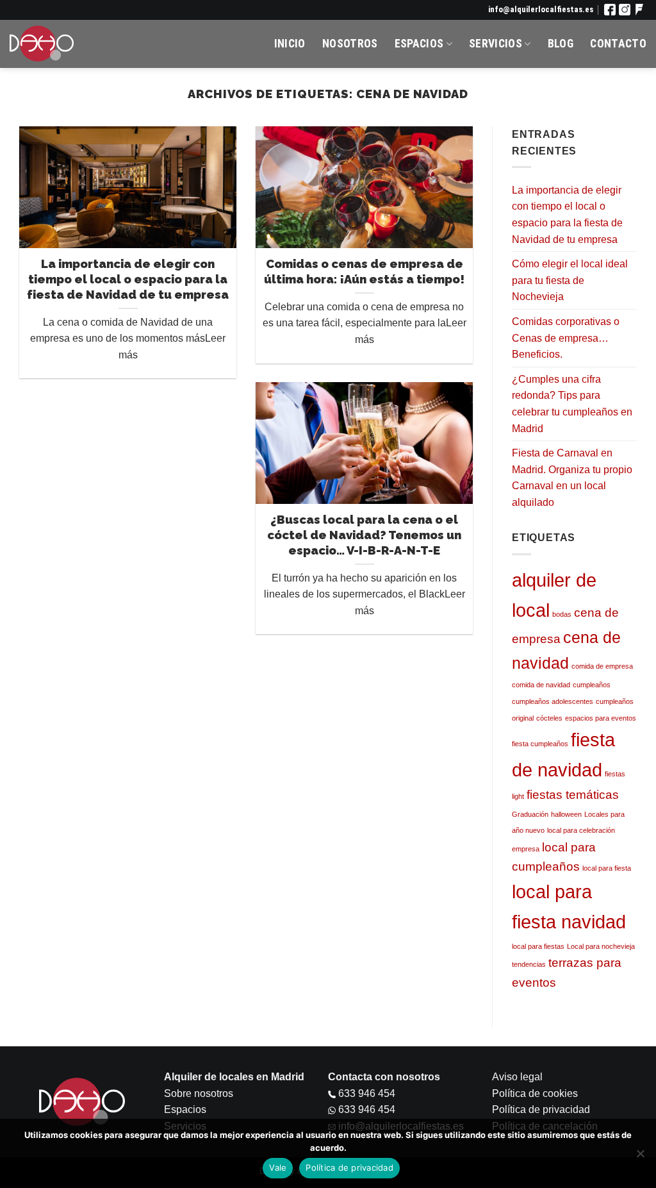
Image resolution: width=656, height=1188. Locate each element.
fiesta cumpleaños (540, 744)
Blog (560, 43)
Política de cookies (535, 1093)
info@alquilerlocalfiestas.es (540, 9)
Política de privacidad (541, 1109)
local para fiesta (606, 868)
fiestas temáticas (573, 794)
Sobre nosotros (198, 1093)
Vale (277, 1167)
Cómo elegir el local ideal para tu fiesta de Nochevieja (570, 280)
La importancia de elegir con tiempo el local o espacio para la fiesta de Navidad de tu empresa (567, 215)
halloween (566, 814)
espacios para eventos (600, 718)
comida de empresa (602, 666)
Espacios (419, 43)
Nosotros (350, 43)
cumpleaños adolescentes (552, 701)
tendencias (529, 964)
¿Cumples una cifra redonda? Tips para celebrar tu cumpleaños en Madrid (572, 404)
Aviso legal (517, 1076)
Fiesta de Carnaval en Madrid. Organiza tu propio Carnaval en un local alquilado (572, 478)
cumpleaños (592, 685)
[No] (640, 1157)
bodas (561, 614)
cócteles (549, 718)
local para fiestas (538, 946)
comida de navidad (541, 685)
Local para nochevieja (601, 946)
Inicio (290, 43)
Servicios (495, 43)
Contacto (618, 43)
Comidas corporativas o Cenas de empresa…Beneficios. (565, 338)
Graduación (530, 814)
